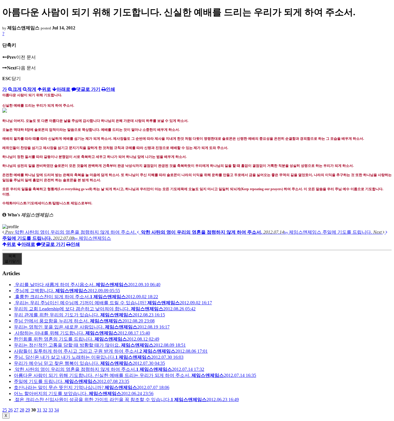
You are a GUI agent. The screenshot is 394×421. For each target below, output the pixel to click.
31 (39, 409)
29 (27, 409)
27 (16, 409)
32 (45, 409)
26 (10, 409)
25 (4, 409)
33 (50, 409)
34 (56, 409)
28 (22, 409)
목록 (12, 258)
